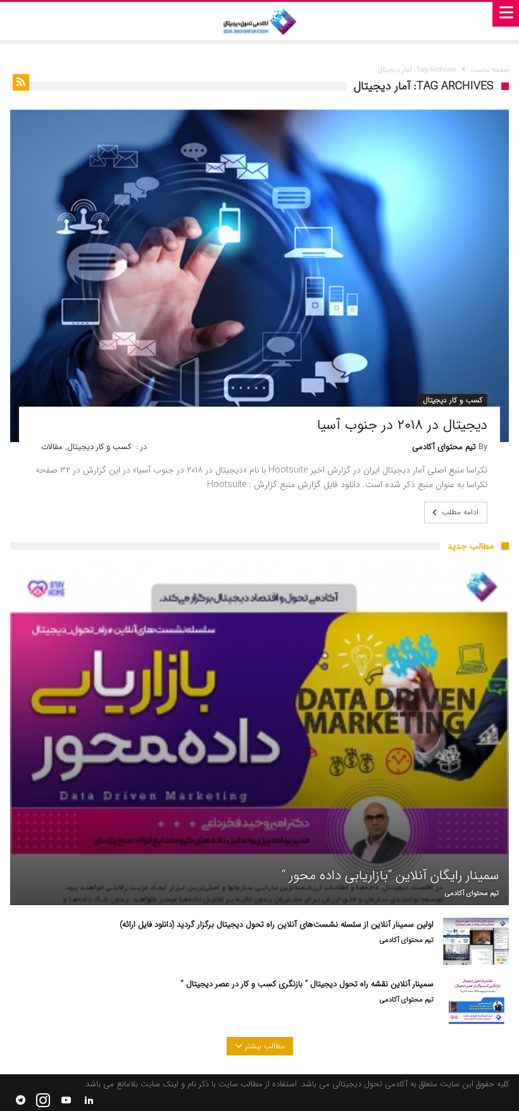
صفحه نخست (489, 70)
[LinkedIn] (88, 1100)
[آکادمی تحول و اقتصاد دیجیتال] (259, 22)
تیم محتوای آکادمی (444, 447)
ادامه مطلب (460, 512)
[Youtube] (66, 1100)
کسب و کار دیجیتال (452, 400)
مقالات (52, 447)
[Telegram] (20, 1100)
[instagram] (43, 1100)
